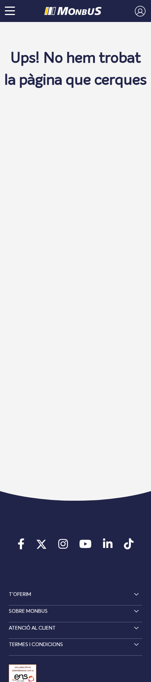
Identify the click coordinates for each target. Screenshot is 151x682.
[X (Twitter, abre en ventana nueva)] (41, 546)
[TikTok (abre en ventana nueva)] (128, 546)
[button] (138, 11)
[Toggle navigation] (9, 11)
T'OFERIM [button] (20, 594)
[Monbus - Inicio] (73, 11)
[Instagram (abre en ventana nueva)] (62, 546)
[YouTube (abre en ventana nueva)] (85, 546)
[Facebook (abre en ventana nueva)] (21, 546)
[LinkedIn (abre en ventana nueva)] (107, 546)
